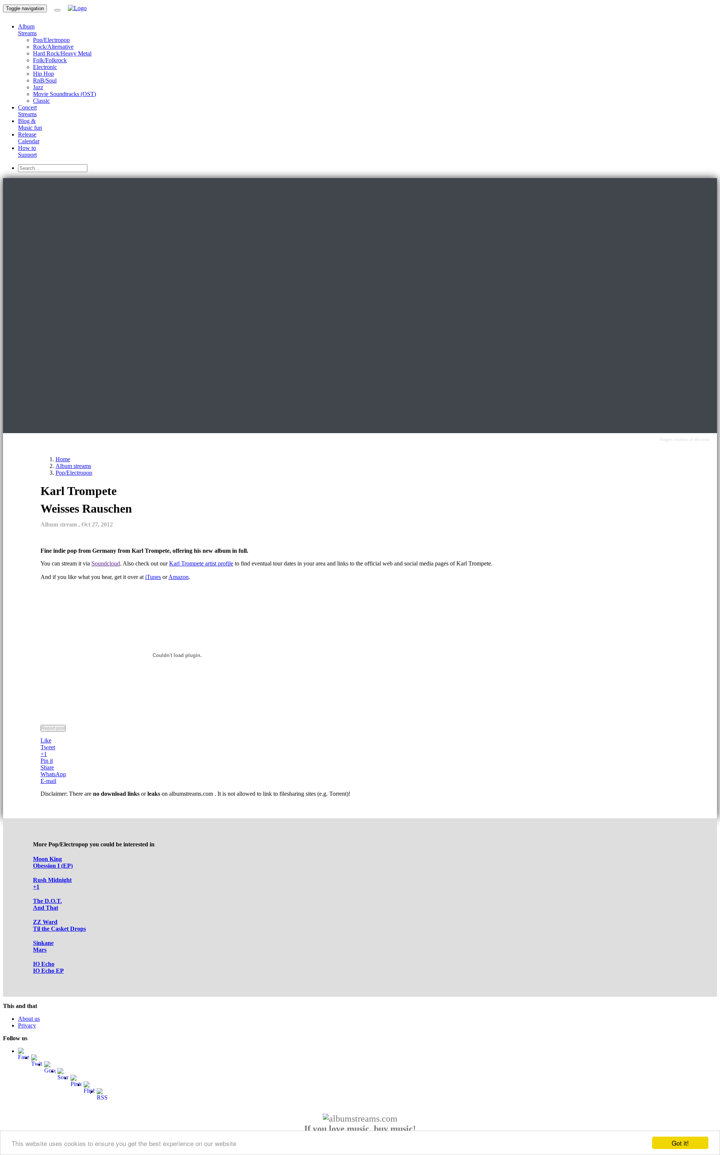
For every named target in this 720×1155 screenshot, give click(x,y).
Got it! (680, 1143)
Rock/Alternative (53, 47)
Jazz (38, 87)
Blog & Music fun (30, 124)
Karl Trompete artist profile (201, 563)
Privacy (27, 1025)
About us (29, 1019)
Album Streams (27, 29)
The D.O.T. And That (47, 904)
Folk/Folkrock (50, 60)
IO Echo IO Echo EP (48, 967)
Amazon (178, 577)
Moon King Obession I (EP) (53, 862)
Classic (41, 101)
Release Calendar (28, 137)
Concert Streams (27, 110)
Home (63, 459)
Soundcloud (106, 563)
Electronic (45, 67)
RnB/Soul (45, 80)
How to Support (27, 151)
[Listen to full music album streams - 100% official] (77, 8)
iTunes (153, 577)
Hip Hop (43, 73)
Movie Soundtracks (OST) (64, 94)
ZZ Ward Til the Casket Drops (59, 925)
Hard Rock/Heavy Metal (62, 53)
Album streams (73, 466)
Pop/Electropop (51, 40)
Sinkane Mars (43, 946)
